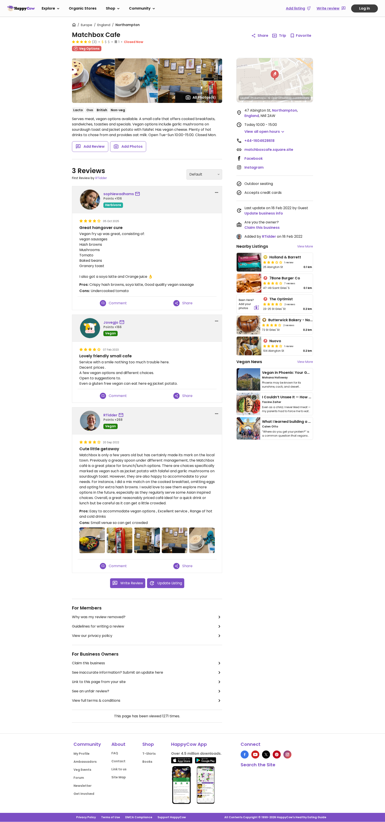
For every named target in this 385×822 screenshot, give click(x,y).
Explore (48, 8)
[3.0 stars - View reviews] (273, 262)
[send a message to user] (138, 194)
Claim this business (88, 663)
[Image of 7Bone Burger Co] (249, 283)
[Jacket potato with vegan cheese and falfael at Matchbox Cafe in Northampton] (92, 540)
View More (305, 246)
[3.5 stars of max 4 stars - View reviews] (273, 283)
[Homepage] (21, 8)
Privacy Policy (86, 817)
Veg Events (82, 769)
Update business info (263, 213)
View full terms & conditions (96, 700)
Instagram (254, 167)
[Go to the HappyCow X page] (266, 754)
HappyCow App (189, 744)
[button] (275, 75)
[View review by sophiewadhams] (90, 199)
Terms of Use (110, 817)
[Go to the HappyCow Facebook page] (245, 754)
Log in (364, 8)
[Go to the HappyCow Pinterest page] (277, 754)
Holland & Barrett (285, 257)
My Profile (82, 753)
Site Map (118, 777)
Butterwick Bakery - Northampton (299, 320)
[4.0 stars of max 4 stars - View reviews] (82, 42)
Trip (282, 35)
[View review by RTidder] (90, 420)
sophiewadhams (118, 193)
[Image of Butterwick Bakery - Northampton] (248, 325)
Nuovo (275, 341)
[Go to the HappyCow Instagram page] (287, 754)
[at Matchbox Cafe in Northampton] (119, 540)
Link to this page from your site (99, 681)
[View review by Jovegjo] (90, 328)
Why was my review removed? (98, 617)
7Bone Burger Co (284, 278)
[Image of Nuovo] (249, 346)
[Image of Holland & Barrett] (249, 262)
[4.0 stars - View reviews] (272, 325)
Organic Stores (82, 8)
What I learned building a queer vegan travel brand (308, 421)
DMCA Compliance (138, 817)
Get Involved (84, 793)
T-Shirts (149, 753)
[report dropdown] (216, 192)
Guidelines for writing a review (98, 626)
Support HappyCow (172, 817)
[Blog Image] (248, 379)
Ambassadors (85, 761)
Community (140, 8)
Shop (110, 8)
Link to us (119, 769)
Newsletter (83, 785)
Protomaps (258, 98)
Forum (79, 777)
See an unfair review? (90, 691)
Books (147, 761)
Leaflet (244, 98)
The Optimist (281, 299)
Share (263, 35)
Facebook (253, 158)
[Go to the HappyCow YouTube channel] (255, 754)
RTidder (101, 178)
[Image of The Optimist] (249, 304)
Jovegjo (110, 322)
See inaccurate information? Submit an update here (117, 672)
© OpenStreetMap (280, 98)
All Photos (204, 97)
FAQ (114, 753)
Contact (118, 761)
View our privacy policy (92, 635)
